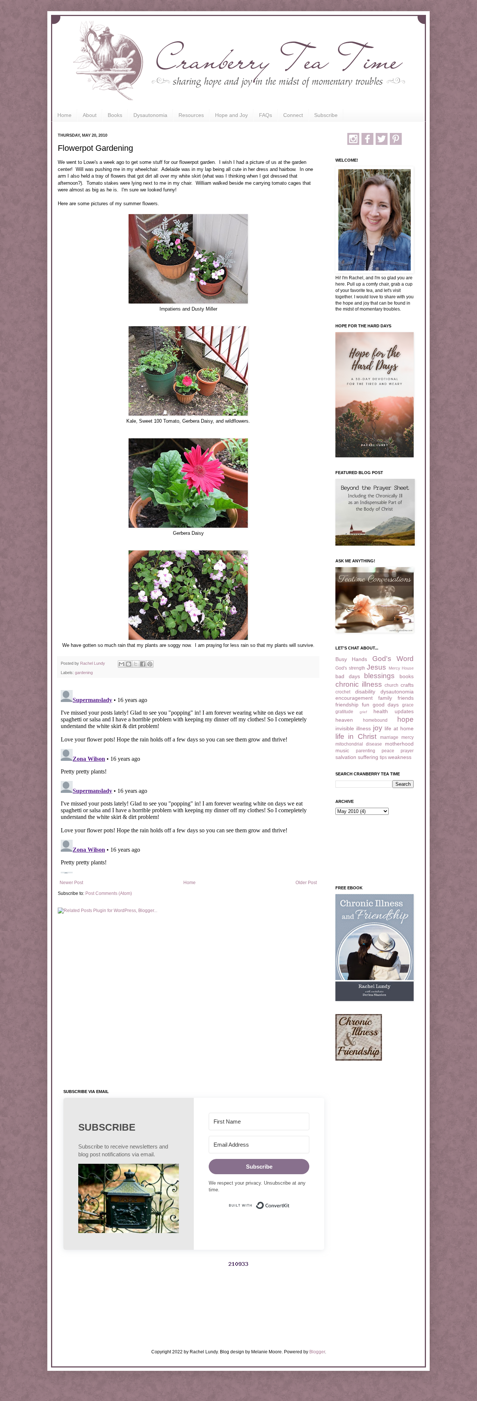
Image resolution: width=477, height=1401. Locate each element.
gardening (84, 672)
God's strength (350, 668)
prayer (407, 750)
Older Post (306, 882)
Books (115, 115)
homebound (375, 720)
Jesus (376, 667)
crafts (407, 685)
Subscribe (326, 115)
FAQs (265, 115)
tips (383, 757)
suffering (368, 757)
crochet (342, 692)
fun (365, 705)
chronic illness (358, 684)
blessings (379, 676)
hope (405, 719)
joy (377, 728)
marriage (389, 737)
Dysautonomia (150, 115)
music (342, 750)
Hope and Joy (231, 115)
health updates (393, 711)
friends (406, 698)
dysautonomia (397, 692)
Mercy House (401, 668)
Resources (191, 115)
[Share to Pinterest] (150, 664)
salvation (345, 757)
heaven (344, 720)
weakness (399, 757)
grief (363, 712)
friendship (346, 705)
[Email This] (121, 664)
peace (388, 750)
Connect (293, 115)
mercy (407, 737)
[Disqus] (188, 780)
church (391, 685)
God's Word (393, 659)
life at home (399, 728)
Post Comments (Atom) (108, 893)
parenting (365, 750)
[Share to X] (135, 664)
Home (64, 115)
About (90, 115)
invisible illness (353, 728)
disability (365, 692)
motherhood (399, 744)
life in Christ (355, 736)
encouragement (354, 698)
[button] (128, 1199)
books (406, 676)
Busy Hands (351, 659)
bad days (347, 676)
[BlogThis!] (128, 664)
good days (386, 705)
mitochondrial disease (358, 744)
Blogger (317, 1351)
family (385, 698)
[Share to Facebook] (142, 664)
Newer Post (71, 882)
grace (408, 705)
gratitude (344, 711)
